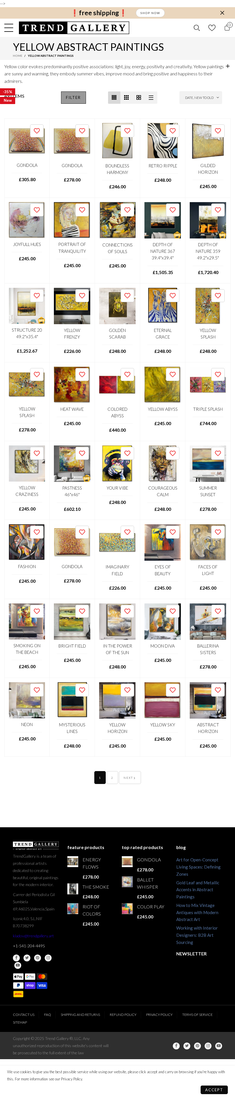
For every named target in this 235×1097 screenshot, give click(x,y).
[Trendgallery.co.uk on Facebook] (16, 958)
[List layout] (151, 97)
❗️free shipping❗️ (98, 12)
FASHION (27, 566)
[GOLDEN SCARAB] (117, 306)
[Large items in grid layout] (126, 97)
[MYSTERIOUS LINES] (72, 700)
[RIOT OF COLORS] (72, 908)
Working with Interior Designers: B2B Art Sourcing (197, 935)
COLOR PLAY (150, 906)
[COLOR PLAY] (127, 908)
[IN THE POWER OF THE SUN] (117, 621)
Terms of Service (197, 1014)
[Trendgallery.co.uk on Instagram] (48, 958)
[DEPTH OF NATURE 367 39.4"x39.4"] (162, 220)
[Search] (196, 27)
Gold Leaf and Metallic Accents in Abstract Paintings (197, 889)
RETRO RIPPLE (162, 165)
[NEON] (27, 700)
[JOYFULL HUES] (27, 220)
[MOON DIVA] (162, 621)
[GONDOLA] (27, 141)
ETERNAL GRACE (163, 333)
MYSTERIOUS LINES (72, 728)
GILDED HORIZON (208, 169)
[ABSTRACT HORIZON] (208, 700)
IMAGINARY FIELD (117, 570)
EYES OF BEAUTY (163, 570)
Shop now (150, 13)
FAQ (47, 1014)
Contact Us (23, 1014)
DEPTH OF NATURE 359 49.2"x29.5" (208, 251)
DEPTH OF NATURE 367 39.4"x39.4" (162, 251)
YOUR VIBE (117, 487)
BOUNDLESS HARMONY (117, 169)
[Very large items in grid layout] (139, 97)
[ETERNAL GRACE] (162, 306)
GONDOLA (27, 165)
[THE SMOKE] (72, 888)
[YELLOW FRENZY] (72, 306)
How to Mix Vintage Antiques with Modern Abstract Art (197, 912)
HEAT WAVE (72, 409)
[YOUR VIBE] (117, 463)
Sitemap (20, 1022)
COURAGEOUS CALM (162, 491)
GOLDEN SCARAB (117, 333)
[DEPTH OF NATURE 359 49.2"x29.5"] (208, 220)
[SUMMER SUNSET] (208, 463)
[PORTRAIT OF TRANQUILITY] (72, 220)
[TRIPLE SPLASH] (208, 385)
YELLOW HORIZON (117, 728)
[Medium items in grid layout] (114, 97)
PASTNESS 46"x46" (72, 491)
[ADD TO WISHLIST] (37, 130)
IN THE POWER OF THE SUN (117, 649)
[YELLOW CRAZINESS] (27, 463)
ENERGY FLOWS (92, 863)
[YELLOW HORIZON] (117, 700)
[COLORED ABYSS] (117, 385)
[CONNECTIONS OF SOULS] (117, 220)
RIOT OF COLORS (92, 910)
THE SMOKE (96, 886)
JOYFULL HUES (27, 244)
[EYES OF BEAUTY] (162, 542)
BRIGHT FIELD (72, 645)
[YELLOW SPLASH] (208, 306)
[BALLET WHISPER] (127, 881)
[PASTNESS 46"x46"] (72, 463)
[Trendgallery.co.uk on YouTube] (17, 965)
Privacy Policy (159, 1014)
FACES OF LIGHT (208, 570)
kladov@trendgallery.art (33, 935)
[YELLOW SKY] (162, 700)
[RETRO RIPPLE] (162, 141)
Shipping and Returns (80, 1014)
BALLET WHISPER (147, 883)
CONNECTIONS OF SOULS (117, 248)
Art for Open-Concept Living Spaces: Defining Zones (198, 867)
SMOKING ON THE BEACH (26, 649)
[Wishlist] (212, 28)
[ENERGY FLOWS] (72, 861)
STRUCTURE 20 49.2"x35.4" (27, 333)
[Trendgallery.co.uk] (74, 27)
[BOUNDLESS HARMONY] (117, 141)
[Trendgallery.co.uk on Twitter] (26, 958)
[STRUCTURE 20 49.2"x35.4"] (27, 306)
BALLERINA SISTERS (208, 649)
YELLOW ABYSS (163, 409)
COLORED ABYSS (117, 412)
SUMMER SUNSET (208, 491)
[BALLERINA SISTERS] (208, 621)
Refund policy (123, 1014)
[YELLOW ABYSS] (162, 385)
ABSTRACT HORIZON (208, 728)
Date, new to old (199, 97)
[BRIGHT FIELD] (72, 621)
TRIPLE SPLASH (208, 409)
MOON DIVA (162, 645)
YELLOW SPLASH (208, 333)
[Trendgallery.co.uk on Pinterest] (37, 958)
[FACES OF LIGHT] (208, 542)
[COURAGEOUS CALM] (162, 463)
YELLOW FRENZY (72, 333)
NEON (27, 724)
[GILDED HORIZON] (208, 141)
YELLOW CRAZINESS (26, 491)
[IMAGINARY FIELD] (117, 542)
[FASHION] (27, 542)
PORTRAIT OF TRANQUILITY (72, 247)
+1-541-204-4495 (29, 945)
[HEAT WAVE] (72, 385)
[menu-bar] (10, 28)
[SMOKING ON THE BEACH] (27, 621)
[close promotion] (222, 13)
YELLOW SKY (162, 724)
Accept (214, 1090)
